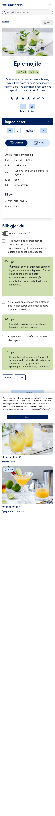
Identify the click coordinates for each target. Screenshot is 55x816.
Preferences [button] (45, 409)
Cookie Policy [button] (37, 406)
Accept (27, 417)
